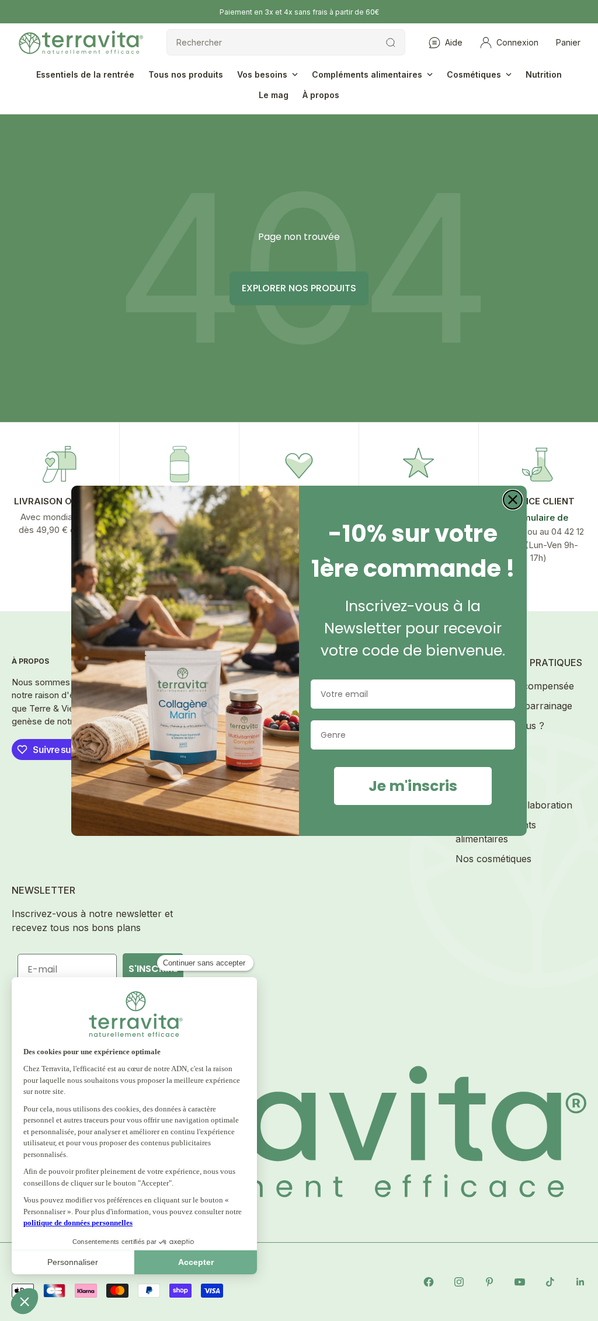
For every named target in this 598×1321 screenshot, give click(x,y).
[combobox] (409, 735)
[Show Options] (504, 735)
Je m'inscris (412, 786)
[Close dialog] (512, 499)
